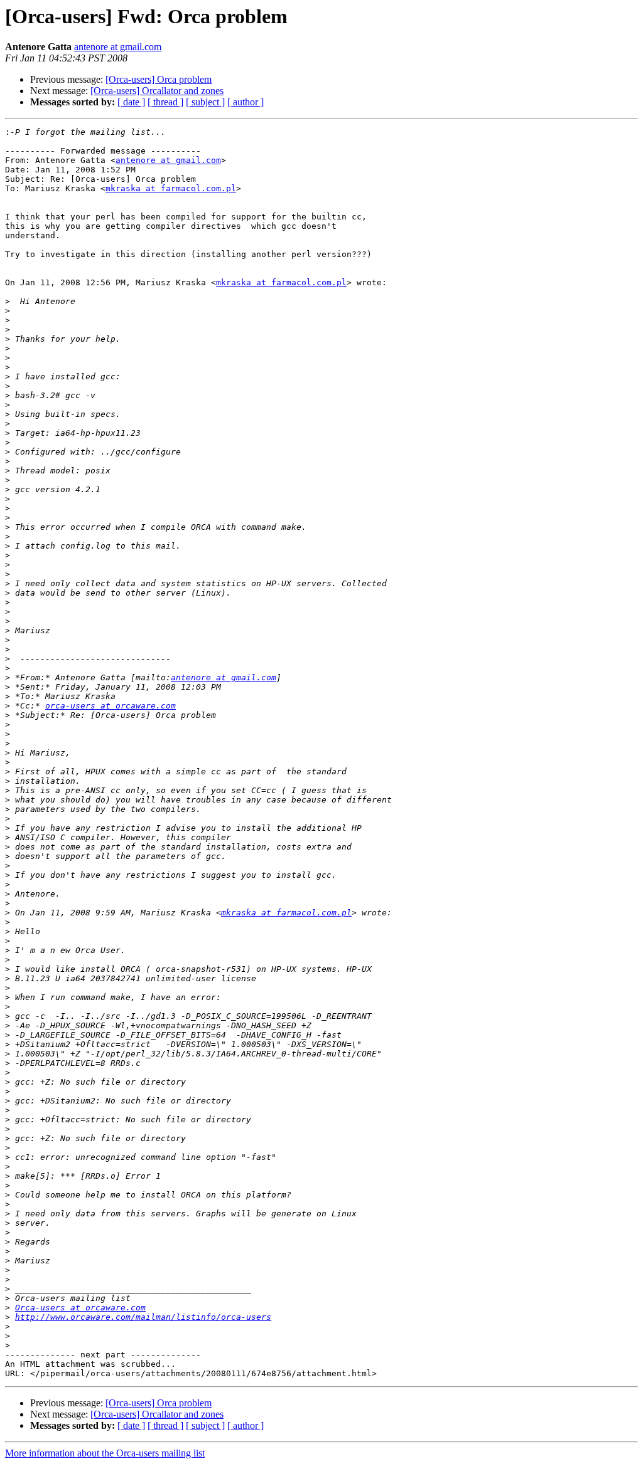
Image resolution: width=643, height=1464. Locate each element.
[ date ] (131, 102)
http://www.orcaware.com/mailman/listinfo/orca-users (143, 1317)
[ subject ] (205, 102)
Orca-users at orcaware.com (80, 1307)
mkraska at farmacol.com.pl (170, 188)
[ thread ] (165, 102)
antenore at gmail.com (117, 46)
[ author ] (245, 102)
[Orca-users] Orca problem (158, 79)
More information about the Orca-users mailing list (105, 1453)
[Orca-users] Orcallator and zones (157, 90)
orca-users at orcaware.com (110, 705)
